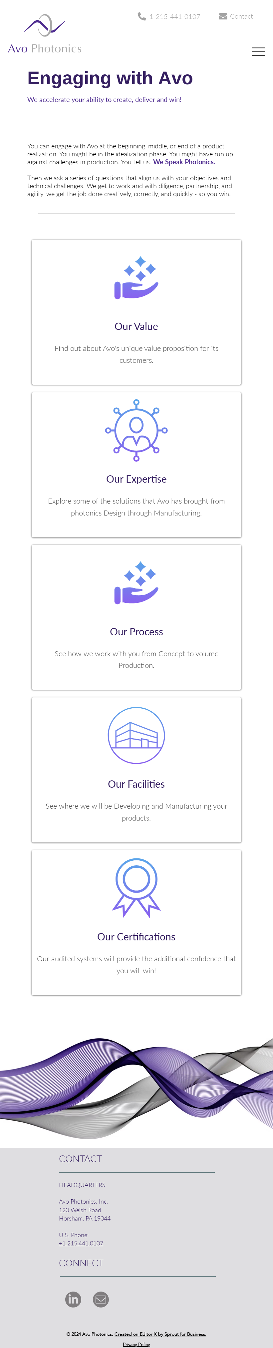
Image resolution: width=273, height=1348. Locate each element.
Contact (241, 16)
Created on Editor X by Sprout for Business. (160, 1334)
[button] (136, 313)
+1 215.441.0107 (81, 1243)
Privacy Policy (136, 1344)
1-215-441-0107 (174, 16)
